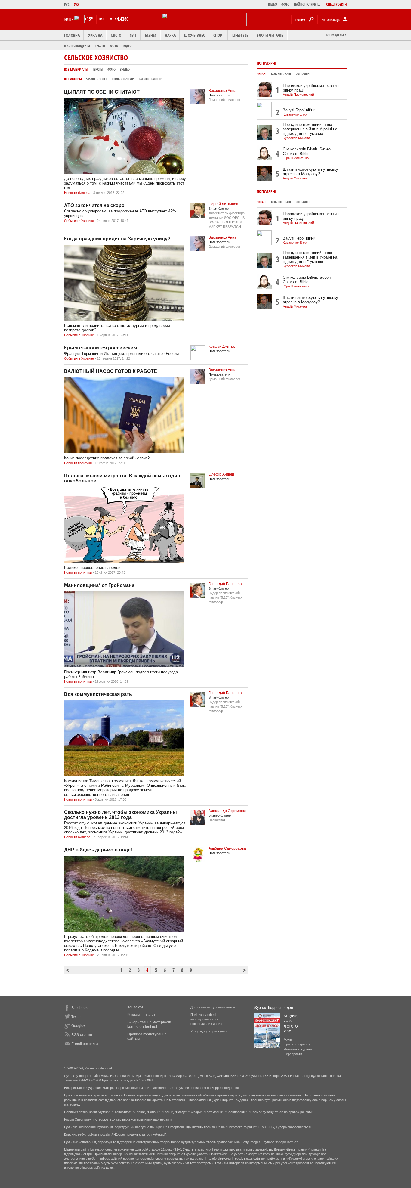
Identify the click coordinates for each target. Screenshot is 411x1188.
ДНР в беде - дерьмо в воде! (98, 849)
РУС (67, 4)
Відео (127, 45)
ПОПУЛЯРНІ (266, 63)
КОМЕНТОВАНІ (281, 74)
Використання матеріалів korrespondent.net (149, 1024)
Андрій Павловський (298, 94)
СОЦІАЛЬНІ (303, 74)
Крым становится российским (100, 347)
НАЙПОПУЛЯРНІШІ (308, 4)
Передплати (293, 1054)
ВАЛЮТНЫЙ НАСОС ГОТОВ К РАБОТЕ (110, 371)
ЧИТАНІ (261, 74)
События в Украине (79, 220)
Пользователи (123, 79)
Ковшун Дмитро (222, 346)
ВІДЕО (272, 4)
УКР (76, 4)
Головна (72, 35)
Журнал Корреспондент (274, 1008)
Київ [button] (67, 19)
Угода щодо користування (210, 1031)
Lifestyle (240, 35)
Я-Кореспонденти (77, 45)
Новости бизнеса (77, 192)
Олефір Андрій (221, 474)
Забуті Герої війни (299, 110)
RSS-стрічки (81, 1035)
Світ (133, 35)
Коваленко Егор (295, 114)
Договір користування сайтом (213, 1007)
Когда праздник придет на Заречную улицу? (117, 238)
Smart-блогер (96, 79)
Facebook (79, 1008)
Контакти (135, 1007)
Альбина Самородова (227, 848)
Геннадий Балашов (225, 584)
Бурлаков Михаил (296, 138)
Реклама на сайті (141, 1015)
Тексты (97, 69)
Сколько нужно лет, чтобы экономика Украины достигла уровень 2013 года (120, 815)
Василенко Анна (222, 90)
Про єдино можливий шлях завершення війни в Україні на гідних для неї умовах (310, 129)
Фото (114, 45)
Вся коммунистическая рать (98, 694)
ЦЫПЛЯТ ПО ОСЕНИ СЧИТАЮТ (102, 92)
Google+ (78, 1026)
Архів (288, 1039)
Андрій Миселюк (295, 178)
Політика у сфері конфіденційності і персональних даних (206, 1019)
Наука (170, 35)
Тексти (100, 45)
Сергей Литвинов (223, 204)
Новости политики (78, 463)
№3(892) (291, 1016)
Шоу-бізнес (194, 35)
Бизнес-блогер (150, 79)
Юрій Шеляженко (296, 158)
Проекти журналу (297, 1044)
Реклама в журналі (298, 1049)
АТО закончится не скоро (94, 205)
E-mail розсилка (84, 1044)
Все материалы (76, 69)
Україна (95, 35)
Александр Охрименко (228, 811)
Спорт (218, 35)
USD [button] (102, 19)
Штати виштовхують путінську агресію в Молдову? (310, 171)
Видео (125, 69)
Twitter (76, 1017)
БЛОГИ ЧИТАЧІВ (270, 35)
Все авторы (73, 79)
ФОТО (285, 4)
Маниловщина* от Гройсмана (99, 585)
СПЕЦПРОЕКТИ (336, 4)
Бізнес (150, 35)
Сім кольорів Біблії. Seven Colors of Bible (307, 151)
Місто (116, 35)
